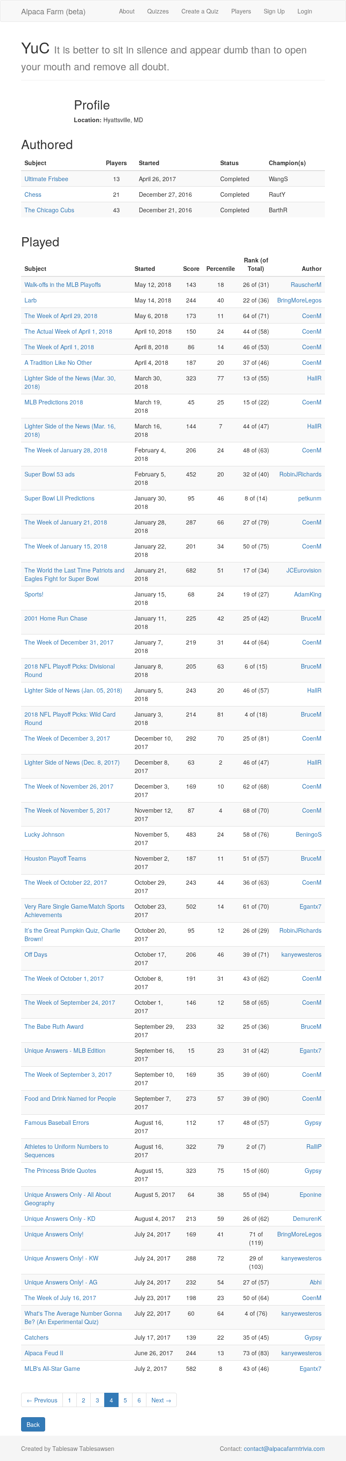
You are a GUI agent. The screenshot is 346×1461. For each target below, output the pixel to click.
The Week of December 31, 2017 (69, 642)
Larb (30, 300)
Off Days (35, 954)
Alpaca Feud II (43, 1353)
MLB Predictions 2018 (53, 402)
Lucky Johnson (44, 834)
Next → (161, 1400)
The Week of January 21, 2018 (65, 522)
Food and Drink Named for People (70, 1098)
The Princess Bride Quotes (60, 1170)
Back (33, 1424)
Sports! (33, 594)
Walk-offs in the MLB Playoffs (62, 284)
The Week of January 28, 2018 (65, 450)
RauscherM (306, 284)
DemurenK (307, 1218)
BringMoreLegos (299, 300)
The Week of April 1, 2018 (59, 347)
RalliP (314, 1146)
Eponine (311, 1194)
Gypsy (313, 1122)
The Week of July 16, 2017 (60, 1297)
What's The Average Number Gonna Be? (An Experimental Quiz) (73, 1317)
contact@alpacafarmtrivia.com (284, 1448)
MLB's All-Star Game (52, 1368)
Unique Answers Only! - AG (60, 1282)
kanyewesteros (301, 954)
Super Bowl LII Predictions (59, 498)
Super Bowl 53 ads (49, 474)
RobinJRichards (300, 474)
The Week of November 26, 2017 (69, 786)
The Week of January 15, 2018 (65, 546)
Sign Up (274, 11)
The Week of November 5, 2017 (67, 810)
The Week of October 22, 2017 (65, 882)
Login (304, 11)
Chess (32, 194)
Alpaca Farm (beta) (53, 10)
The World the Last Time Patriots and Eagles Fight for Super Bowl (74, 574)
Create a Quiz (200, 11)
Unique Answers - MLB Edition (64, 1050)
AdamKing (308, 594)
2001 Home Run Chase (55, 618)
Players (241, 11)
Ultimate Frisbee (46, 178)
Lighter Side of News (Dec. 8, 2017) (72, 762)
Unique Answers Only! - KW (61, 1258)
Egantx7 (311, 906)
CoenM (312, 315)
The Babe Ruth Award (54, 1026)
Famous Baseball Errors (56, 1122)
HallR (314, 378)
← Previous (42, 1400)
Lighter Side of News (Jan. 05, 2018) (73, 690)
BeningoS (309, 834)
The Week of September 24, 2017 (69, 1002)
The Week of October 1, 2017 (64, 978)
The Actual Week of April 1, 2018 (68, 331)
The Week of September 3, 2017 (68, 1074)
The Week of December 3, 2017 (67, 738)
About (127, 11)
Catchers (36, 1337)
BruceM (311, 618)
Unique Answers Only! (54, 1234)
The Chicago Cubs (49, 210)
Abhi (316, 1282)
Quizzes (158, 11)
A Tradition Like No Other (58, 362)
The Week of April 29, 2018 (60, 315)
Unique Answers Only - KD (59, 1218)
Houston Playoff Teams (55, 858)
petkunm (310, 498)
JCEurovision (304, 570)
